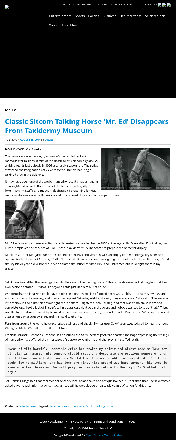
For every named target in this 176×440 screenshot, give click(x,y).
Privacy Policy (78, 422)
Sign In (102, 4)
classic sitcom (58, 406)
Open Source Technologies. (104, 435)
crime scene (76, 406)
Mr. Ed (90, 406)
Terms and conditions (108, 422)
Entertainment (28, 406)
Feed (132, 422)
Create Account (122, 4)
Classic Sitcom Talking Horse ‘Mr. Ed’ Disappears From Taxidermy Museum (87, 126)
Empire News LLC (100, 428)
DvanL (49, 139)
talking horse (104, 406)
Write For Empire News (78, 4)
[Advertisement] (88, 64)
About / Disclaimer (51, 422)
